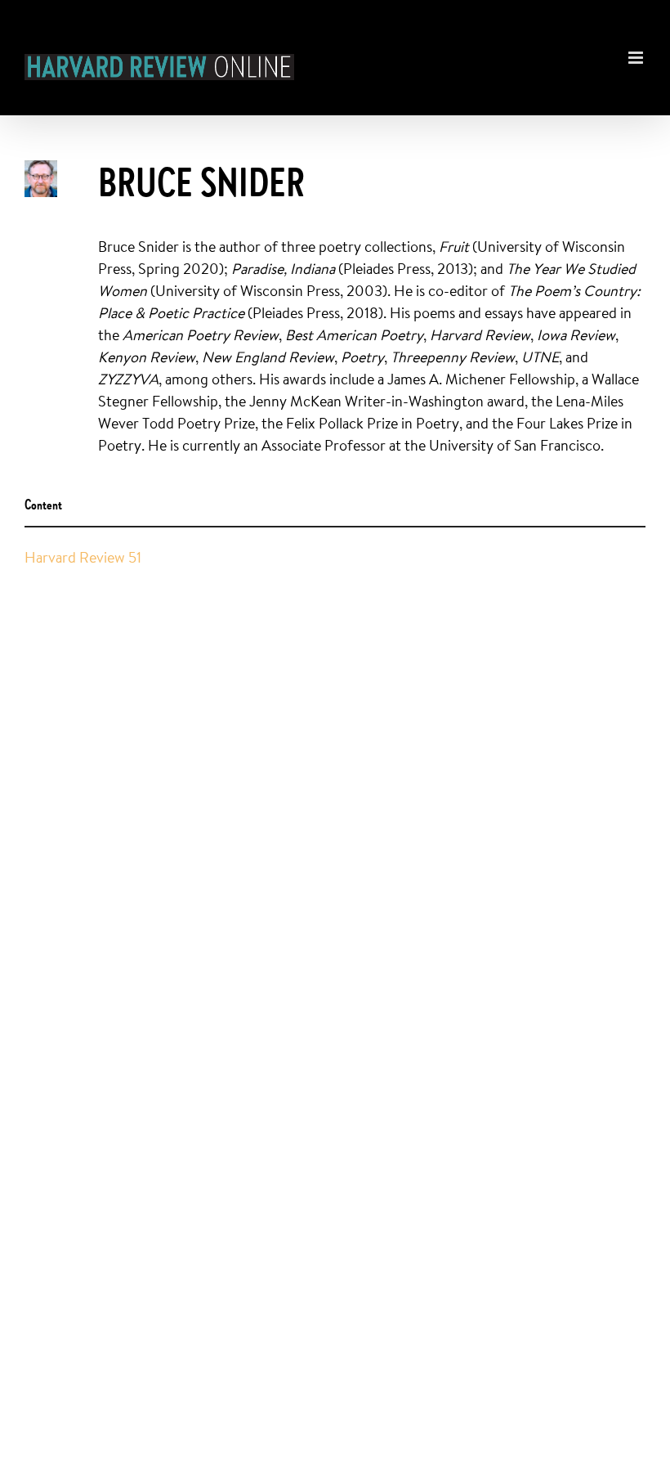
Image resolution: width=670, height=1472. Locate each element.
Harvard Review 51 (83, 557)
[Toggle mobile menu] (636, 49)
